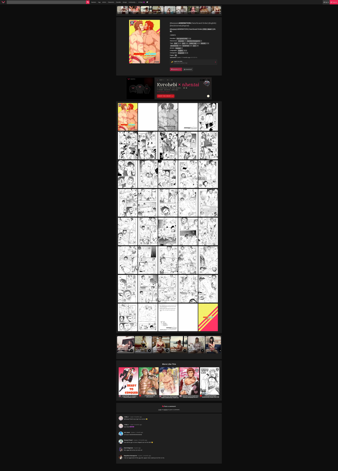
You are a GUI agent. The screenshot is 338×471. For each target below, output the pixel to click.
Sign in (327, 2)
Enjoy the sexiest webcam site (122, 11)
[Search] (88, 2)
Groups (125, 2)
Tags (99, 2)
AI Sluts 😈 (141, 2)
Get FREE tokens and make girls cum (124, 348)
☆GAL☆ (126, 417)
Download (188, 69)
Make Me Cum (144, 11)
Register (334, 2)
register (165, 409)
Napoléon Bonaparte (130, 455)
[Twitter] (147, 2)
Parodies (118, 2)
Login (159, 409)
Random (93, 2)
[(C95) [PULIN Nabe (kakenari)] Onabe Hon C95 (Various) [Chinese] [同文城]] (209, 381)
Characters (111, 2)
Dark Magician (128, 448)
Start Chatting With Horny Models (134, 11)
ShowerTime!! (128, 440)
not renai (127, 432)
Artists (104, 2)
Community (132, 2)
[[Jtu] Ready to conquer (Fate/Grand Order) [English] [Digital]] (128, 381)
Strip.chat (120, 12)
